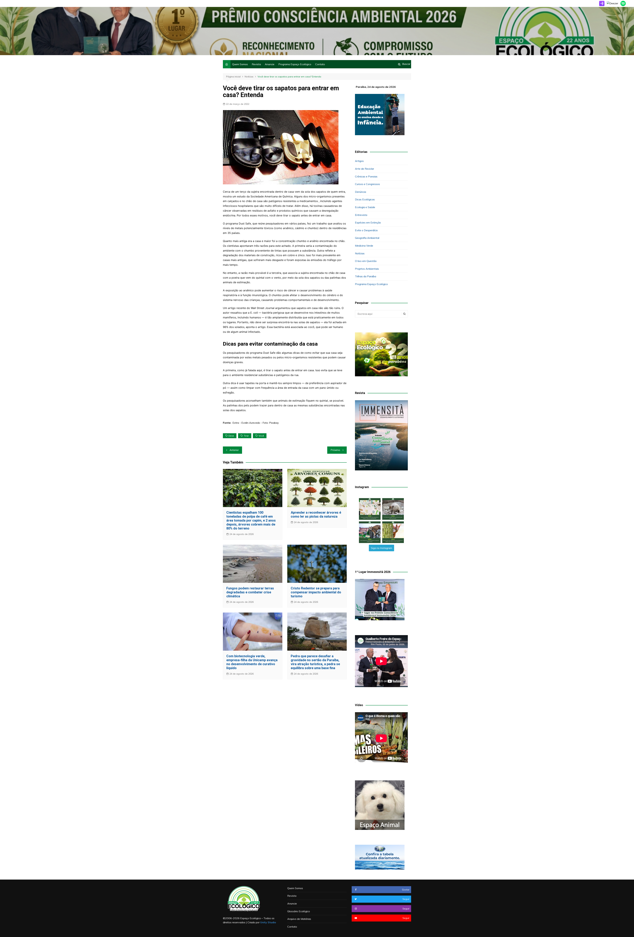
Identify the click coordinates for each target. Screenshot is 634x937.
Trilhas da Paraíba (365, 276)
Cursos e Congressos (367, 184)
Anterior (234, 450)
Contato (320, 64)
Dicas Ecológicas (365, 199)
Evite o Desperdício (366, 230)
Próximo (335, 450)
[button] (370, 509)
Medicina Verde (364, 245)
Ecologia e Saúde (365, 207)
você (261, 435)
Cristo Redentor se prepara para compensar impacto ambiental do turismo (316, 592)
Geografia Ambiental (367, 237)
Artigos (359, 161)
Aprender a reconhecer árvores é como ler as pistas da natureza (316, 514)
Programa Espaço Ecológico (294, 64)
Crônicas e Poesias (366, 176)
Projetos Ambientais (367, 268)
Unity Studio (268, 922)
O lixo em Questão (366, 261)
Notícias (360, 253)
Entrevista (361, 215)
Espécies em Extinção (368, 222)
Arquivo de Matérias (299, 918)
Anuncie (269, 64)
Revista (256, 64)
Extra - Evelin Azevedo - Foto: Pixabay (255, 422)
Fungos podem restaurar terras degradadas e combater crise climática (250, 592)
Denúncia (360, 191)
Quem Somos (240, 64)
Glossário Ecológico (298, 911)
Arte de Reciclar (364, 168)
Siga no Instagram (381, 548)
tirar (246, 435)
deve (231, 435)
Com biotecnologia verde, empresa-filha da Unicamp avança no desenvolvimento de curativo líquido (252, 662)
